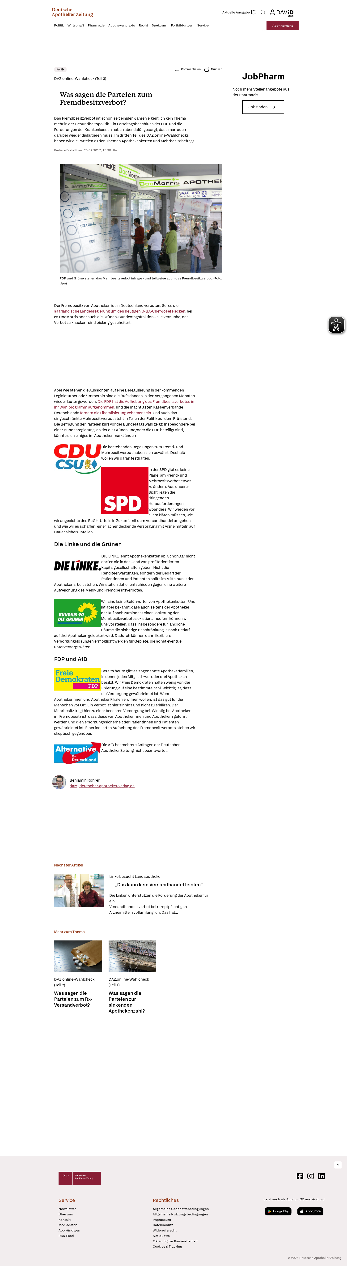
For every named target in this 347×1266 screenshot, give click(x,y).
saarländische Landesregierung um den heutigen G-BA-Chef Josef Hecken (119, 311)
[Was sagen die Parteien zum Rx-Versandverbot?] (78, 956)
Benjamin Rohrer (85, 780)
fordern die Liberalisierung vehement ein (115, 412)
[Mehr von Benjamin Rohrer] (59, 783)
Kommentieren (191, 69)
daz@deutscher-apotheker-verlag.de (102, 785)
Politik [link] (60, 69)
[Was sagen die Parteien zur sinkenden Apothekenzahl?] (133, 956)
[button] (72, 12)
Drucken (216, 69)
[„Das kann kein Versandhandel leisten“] (79, 894)
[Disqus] (138, 1083)
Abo (282, 25)
